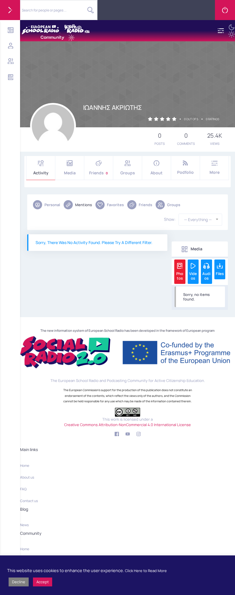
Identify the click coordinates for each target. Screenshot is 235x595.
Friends (98, 172)
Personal (52, 204)
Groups (127, 172)
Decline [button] (18, 581)
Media (70, 172)
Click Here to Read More (146, 570)
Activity (40, 172)
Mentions (83, 204)
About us (27, 477)
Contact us (29, 500)
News (24, 524)
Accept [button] (42, 581)
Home (24, 465)
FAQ (23, 489)
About (156, 172)
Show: (169, 219)
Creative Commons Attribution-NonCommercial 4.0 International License (127, 424)
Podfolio (185, 172)
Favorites (115, 204)
